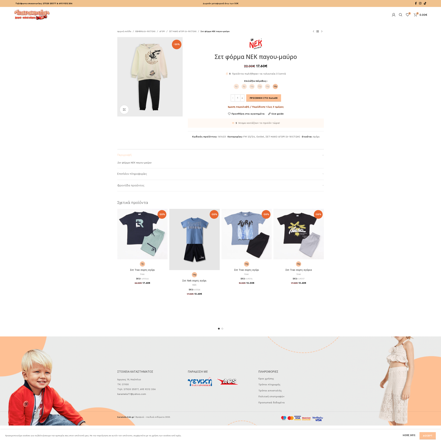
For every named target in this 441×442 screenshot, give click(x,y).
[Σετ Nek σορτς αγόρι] (194, 239)
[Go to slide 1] (219, 329)
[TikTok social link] (425, 3)
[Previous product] (313, 31)
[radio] (236, 86)
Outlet (260, 137)
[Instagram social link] (420, 3)
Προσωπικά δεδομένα (271, 402)
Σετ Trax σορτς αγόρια (298, 269)
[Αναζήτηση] (400, 14)
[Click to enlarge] (124, 109)
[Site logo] (32, 14)
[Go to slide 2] (222, 329)
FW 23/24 (249, 137)
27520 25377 (49, 3)
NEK (194, 285)
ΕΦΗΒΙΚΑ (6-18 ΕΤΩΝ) (145, 31)
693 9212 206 (65, 3)
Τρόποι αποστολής (270, 390)
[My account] (393, 14)
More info (409, 435)
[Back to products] (318, 31)
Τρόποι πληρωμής (269, 384)
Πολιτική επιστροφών (271, 396)
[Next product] (322, 31)
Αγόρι (316, 137)
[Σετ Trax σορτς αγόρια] (298, 234)
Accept (427, 436)
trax (142, 274)
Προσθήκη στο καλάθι (264, 98)
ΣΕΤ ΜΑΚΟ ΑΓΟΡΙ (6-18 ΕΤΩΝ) (183, 31)
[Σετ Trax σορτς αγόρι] (142, 234)
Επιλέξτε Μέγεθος (255, 81)
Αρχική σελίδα (124, 31)
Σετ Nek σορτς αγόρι (194, 280)
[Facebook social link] (416, 3)
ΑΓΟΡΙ (162, 31)
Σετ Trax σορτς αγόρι (142, 269)
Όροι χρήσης (266, 379)
